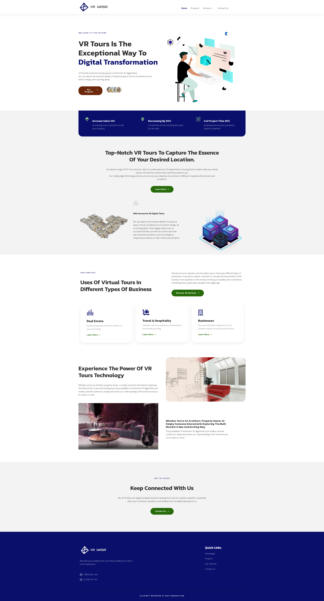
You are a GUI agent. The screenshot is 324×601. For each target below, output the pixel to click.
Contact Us (223, 8)
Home (184, 8)
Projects (195, 8)
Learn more (92, 335)
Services (207, 8)
